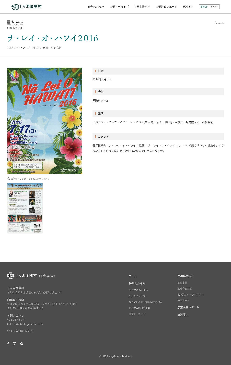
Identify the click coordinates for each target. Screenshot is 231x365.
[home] (26, 6)
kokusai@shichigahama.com (25, 324)
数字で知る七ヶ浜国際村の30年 (145, 302)
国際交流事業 (185, 288)
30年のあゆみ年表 (138, 290)
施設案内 (188, 6)
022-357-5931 (16, 320)
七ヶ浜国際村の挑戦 (139, 308)
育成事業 (182, 282)
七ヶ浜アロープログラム (191, 294)
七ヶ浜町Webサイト (23, 331)
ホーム (133, 276)
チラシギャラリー (138, 296)
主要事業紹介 (142, 6)
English (214, 6)
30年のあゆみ (96, 6)
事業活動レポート (166, 6)
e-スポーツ (183, 300)
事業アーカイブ (119, 6)
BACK (221, 22)
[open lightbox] (44, 121)
